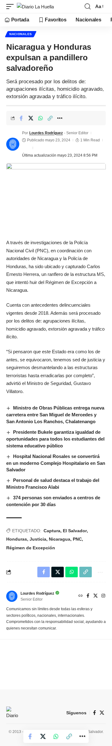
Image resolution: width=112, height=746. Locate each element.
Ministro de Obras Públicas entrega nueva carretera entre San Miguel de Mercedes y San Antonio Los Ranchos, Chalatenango (55, 414)
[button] (11, 6)
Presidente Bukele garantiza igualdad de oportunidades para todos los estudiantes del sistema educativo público (55, 438)
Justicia (38, 539)
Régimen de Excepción (30, 547)
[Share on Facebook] (21, 118)
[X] (95, 596)
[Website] (80, 596)
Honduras (16, 539)
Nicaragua (59, 539)
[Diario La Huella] (35, 6)
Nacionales (20, 34)
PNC (77, 539)
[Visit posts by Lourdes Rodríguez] (12, 144)
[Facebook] (88, 596)
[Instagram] (103, 596)
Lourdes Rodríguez (46, 133)
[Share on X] (30, 118)
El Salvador (75, 530)
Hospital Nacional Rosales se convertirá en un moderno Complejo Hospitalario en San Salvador (55, 463)
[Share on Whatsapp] (40, 118)
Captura (52, 530)
